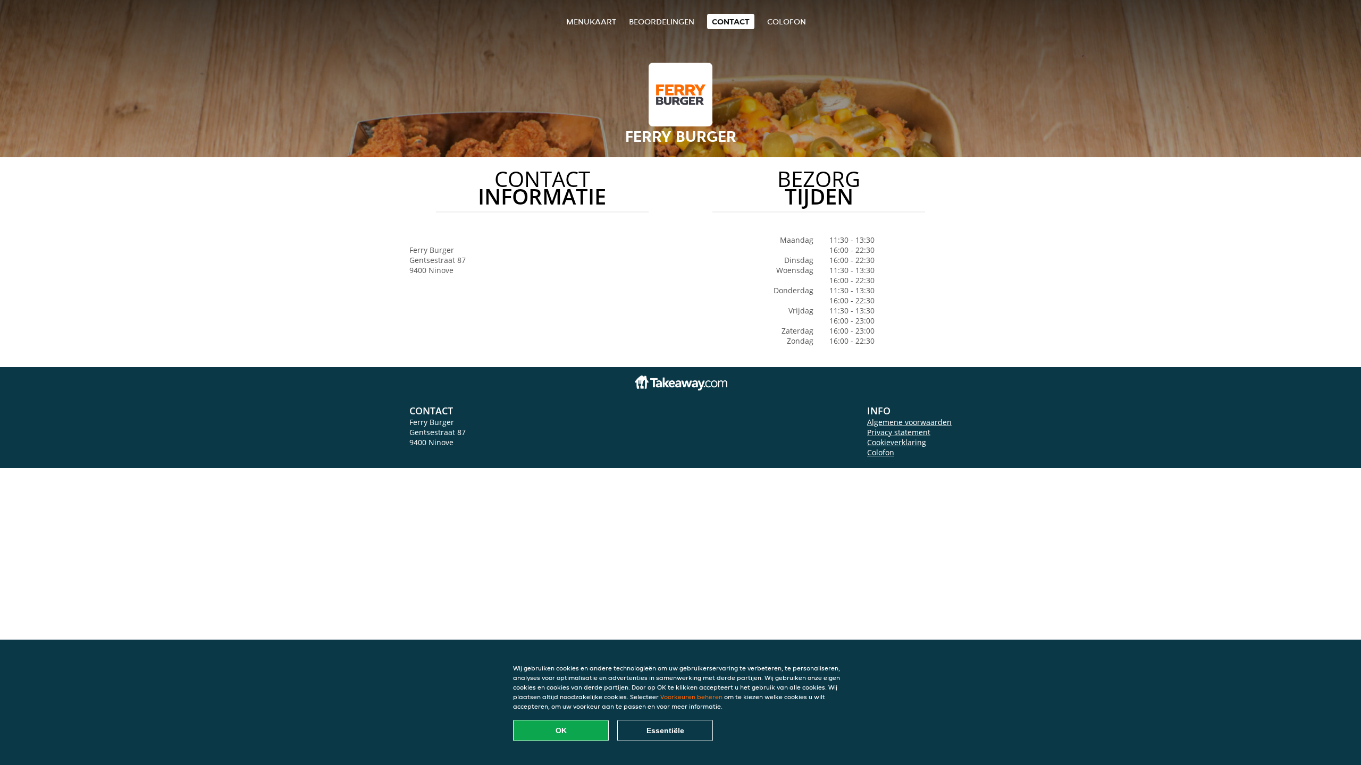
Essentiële (665, 730)
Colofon (880, 452)
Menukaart (591, 21)
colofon (786, 21)
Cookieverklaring (896, 442)
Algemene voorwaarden (909, 422)
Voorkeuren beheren (691, 697)
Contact (731, 21)
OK (561, 730)
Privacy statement (898, 432)
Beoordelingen (661, 21)
